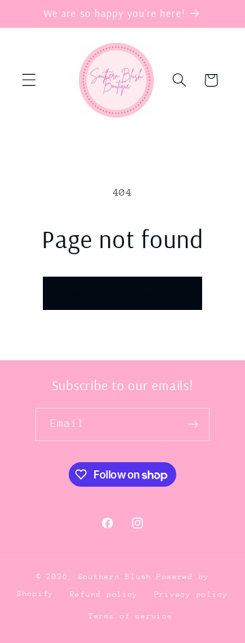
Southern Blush (115, 576)
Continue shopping (123, 292)
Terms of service (130, 616)
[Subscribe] (193, 424)
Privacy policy (191, 594)
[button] (28, 80)
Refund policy (104, 594)
